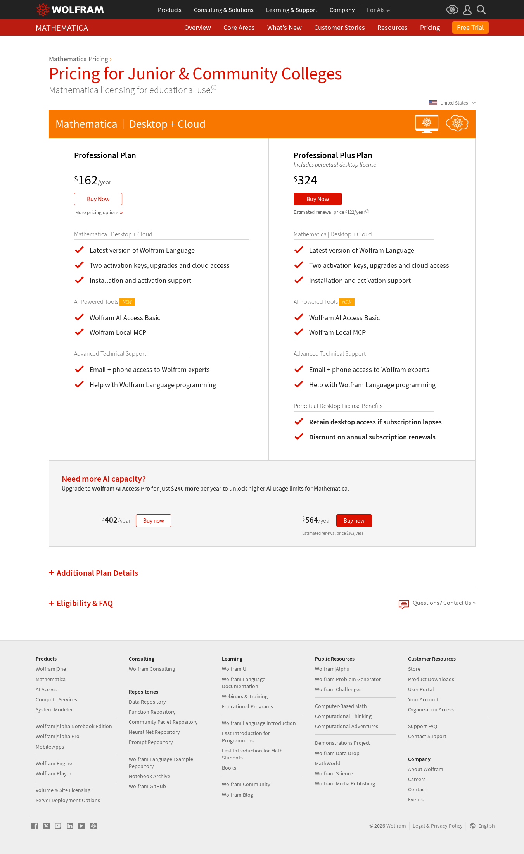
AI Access (46, 689)
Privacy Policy (447, 826)
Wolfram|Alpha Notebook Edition (74, 726)
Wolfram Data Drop (337, 753)
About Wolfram (425, 769)
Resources (392, 27)
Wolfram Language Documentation (243, 683)
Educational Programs (247, 706)
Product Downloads (431, 679)
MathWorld (328, 763)
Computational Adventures (346, 726)
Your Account (423, 699)
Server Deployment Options (68, 800)
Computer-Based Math (341, 705)
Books (229, 767)
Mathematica (51, 679)
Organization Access (431, 709)
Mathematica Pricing (78, 59)
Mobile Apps (50, 746)
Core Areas (239, 27)
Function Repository (152, 711)
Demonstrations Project (342, 742)
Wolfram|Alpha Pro (58, 736)
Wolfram (396, 826)
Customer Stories (339, 27)
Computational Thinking (343, 716)
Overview (197, 27)
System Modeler (54, 709)
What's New (284, 27)
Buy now (153, 520)
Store (414, 668)
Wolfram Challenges (338, 689)
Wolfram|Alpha (332, 668)
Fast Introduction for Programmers (246, 737)
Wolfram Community (246, 784)
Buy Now (98, 199)
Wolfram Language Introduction (259, 723)
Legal (419, 826)
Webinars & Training (245, 696)
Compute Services (56, 699)
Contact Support (427, 736)
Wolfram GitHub (147, 786)
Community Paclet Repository (163, 721)
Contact (417, 789)
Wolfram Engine (54, 763)
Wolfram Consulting (152, 668)
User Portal (421, 689)
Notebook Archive (149, 776)
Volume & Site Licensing (63, 790)
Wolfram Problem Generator (348, 679)
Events (416, 799)
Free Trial (470, 27)
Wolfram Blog (237, 794)
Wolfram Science (334, 773)
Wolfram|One (51, 668)
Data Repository (147, 701)
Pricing (430, 27)
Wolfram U (234, 668)
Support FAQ (422, 726)
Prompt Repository (151, 742)
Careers (416, 779)
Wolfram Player (53, 773)
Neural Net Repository (154, 731)
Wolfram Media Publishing (345, 783)
